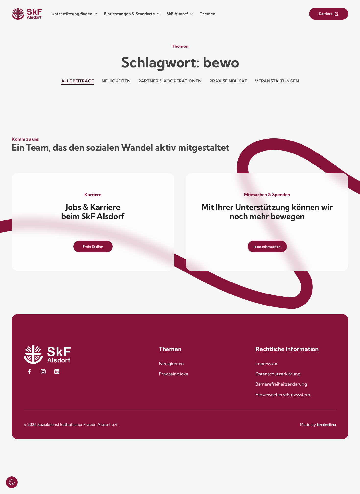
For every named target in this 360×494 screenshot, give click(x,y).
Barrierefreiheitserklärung (281, 384)
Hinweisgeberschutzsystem (282, 394)
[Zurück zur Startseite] (27, 14)
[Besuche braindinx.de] (326, 424)
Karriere (326, 14)
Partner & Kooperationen (170, 80)
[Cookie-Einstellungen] (12, 482)
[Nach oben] (342, 476)
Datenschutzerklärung (277, 373)
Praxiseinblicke (228, 80)
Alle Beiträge (77, 80)
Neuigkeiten (116, 80)
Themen (207, 13)
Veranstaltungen (277, 80)
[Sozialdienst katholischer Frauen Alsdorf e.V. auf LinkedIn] (57, 371)
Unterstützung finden (71, 13)
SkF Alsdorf (177, 13)
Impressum (266, 363)
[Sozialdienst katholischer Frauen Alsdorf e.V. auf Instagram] (43, 371)
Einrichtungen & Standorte (129, 13)
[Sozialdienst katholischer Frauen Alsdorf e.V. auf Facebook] (29, 371)
